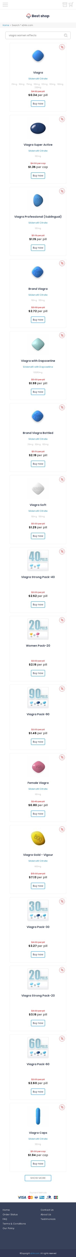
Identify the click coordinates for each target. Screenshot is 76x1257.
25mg (14, 84)
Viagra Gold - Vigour (38, 855)
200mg (38, 87)
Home (6, 25)
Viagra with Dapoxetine (38, 361)
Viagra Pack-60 (38, 1064)
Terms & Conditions (14, 1223)
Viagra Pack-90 (38, 714)
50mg (22, 84)
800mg (38, 866)
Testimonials (48, 1219)
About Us (46, 1214)
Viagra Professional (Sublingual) (38, 217)
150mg (60, 84)
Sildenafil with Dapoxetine (38, 366)
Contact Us (47, 1210)
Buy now (38, 103)
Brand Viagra (38, 289)
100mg (37, 84)
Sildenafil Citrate (38, 78)
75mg (29, 84)
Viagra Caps (38, 1133)
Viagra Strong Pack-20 (38, 996)
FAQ (5, 1219)
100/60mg (37, 372)
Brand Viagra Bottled (38, 433)
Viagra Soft (38, 505)
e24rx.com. (35, 1253)
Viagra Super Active (38, 145)
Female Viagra (38, 783)
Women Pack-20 (38, 646)
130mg (52, 84)
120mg (45, 84)
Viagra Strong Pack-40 (38, 577)
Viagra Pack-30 (38, 927)
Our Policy (8, 1228)
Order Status (10, 1214)
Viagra (38, 73)
